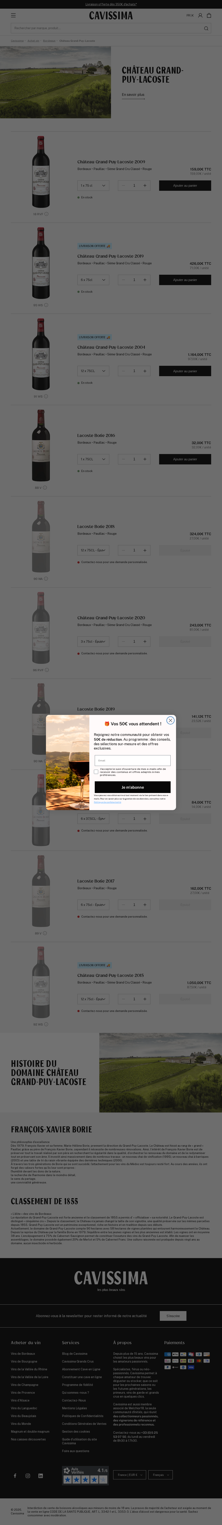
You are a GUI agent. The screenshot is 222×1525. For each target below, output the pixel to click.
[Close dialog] (170, 720)
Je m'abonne (133, 787)
